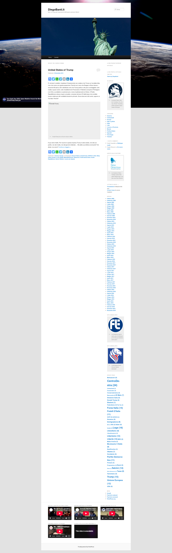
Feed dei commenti (112, 497)
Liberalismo (113, 430)
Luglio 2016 (110, 295)
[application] (59, 513)
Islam (119, 424)
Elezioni (111, 402)
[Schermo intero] (69, 518)
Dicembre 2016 (111, 286)
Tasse (120, 471)
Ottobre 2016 (110, 289)
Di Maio (120, 395)
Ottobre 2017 (110, 267)
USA (110, 486)
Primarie (110, 463)
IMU (108, 424)
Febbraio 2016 (111, 305)
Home (50, 57)
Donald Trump (83, 156)
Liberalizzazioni (112, 433)
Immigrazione (113, 422)
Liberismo (113, 435)
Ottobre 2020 (110, 198)
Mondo (109, 129)
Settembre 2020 (111, 200)
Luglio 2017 (110, 272)
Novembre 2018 (111, 242)
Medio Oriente (112, 441)
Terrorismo (112, 474)
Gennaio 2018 (111, 261)
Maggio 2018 (110, 253)
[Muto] (66, 518)
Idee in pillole (111, 121)
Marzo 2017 (110, 280)
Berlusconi (112, 377)
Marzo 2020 (110, 212)
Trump (112, 476)
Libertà (112, 439)
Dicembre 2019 (111, 217)
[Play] (50, 518)
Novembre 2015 (111, 310)
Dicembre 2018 (111, 240)
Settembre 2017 (111, 268)
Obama (111, 451)
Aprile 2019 (110, 232)
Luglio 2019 (110, 227)
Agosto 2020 (110, 202)
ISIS (113, 425)
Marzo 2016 (110, 303)
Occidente (112, 454)
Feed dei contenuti (112, 495)
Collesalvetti (110, 117)
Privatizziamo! (110, 186)
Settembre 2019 (111, 223)
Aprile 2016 (110, 301)
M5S (120, 439)
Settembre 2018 (111, 246)
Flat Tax (120, 405)
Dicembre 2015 (111, 308)
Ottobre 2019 (110, 221)
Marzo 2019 (110, 234)
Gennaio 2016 (111, 306)
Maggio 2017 (110, 276)
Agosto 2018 (110, 248)
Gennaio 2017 (111, 284)
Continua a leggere (65, 147)
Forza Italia (115, 407)
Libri (108, 125)
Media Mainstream (68, 157)
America (57, 156)
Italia (108, 123)
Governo (111, 419)
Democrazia (111, 395)
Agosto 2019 (110, 225)
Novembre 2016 (111, 288)
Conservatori (111, 390)
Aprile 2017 (110, 278)
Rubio (109, 468)
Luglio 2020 (110, 204)
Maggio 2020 (110, 208)
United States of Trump (60, 69)
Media (61, 157)
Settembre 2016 (111, 291)
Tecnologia (110, 135)
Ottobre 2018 (110, 244)
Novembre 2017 (111, 265)
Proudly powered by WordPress (86, 547)
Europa (61, 156)
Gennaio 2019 (111, 238)
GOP (109, 417)
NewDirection (112, 449)
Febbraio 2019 (111, 236)
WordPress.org (111, 499)
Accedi (109, 493)
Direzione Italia (113, 398)
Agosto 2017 (110, 270)
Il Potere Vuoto (111, 190)
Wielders (61, 159)
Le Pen (58, 157)
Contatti (56, 57)
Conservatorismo (113, 393)
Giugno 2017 (110, 274)
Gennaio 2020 (111, 215)
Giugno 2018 (110, 251)
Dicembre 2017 (111, 263)
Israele (54, 157)
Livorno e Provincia (112, 127)
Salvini (57, 159)
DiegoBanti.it (56, 9)
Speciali (109, 133)
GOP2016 (90, 156)
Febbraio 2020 (111, 214)
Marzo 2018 (110, 257)
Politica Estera (111, 131)
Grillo (94, 156)
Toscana (109, 136)
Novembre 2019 (111, 219)
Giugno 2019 (110, 229)
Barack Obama (76, 156)
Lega (118, 427)
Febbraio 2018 (111, 259)
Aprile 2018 (110, 255)
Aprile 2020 (110, 210)
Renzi (120, 465)
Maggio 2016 (110, 299)
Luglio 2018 (110, 250)
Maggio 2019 (110, 231)
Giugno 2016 (110, 297)
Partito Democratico (85, 157)
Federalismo (112, 405)
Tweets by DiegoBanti (112, 76)
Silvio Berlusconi (112, 471)
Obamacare (77, 157)
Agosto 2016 (110, 293)
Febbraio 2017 (111, 282)
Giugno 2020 (110, 206)
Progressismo (112, 465)
